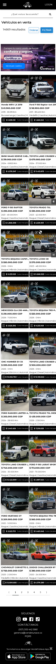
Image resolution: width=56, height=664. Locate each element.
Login (48, 4)
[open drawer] (5, 5)
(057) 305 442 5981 (28, 629)
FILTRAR (46, 30)
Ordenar (34, 30)
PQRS (28, 636)
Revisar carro (14, 66)
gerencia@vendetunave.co (28, 632)
